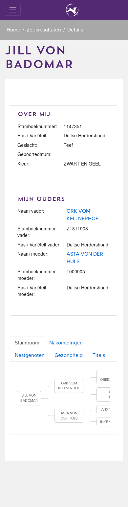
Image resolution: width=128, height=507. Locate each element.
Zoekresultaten (44, 29)
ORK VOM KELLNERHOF (69, 385)
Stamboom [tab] (27, 342)
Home (13, 29)
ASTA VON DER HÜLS (69, 415)
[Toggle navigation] (13, 9)
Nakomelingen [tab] (66, 342)
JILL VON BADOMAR (29, 398)
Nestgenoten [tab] (30, 355)
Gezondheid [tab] (68, 355)
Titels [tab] (99, 355)
